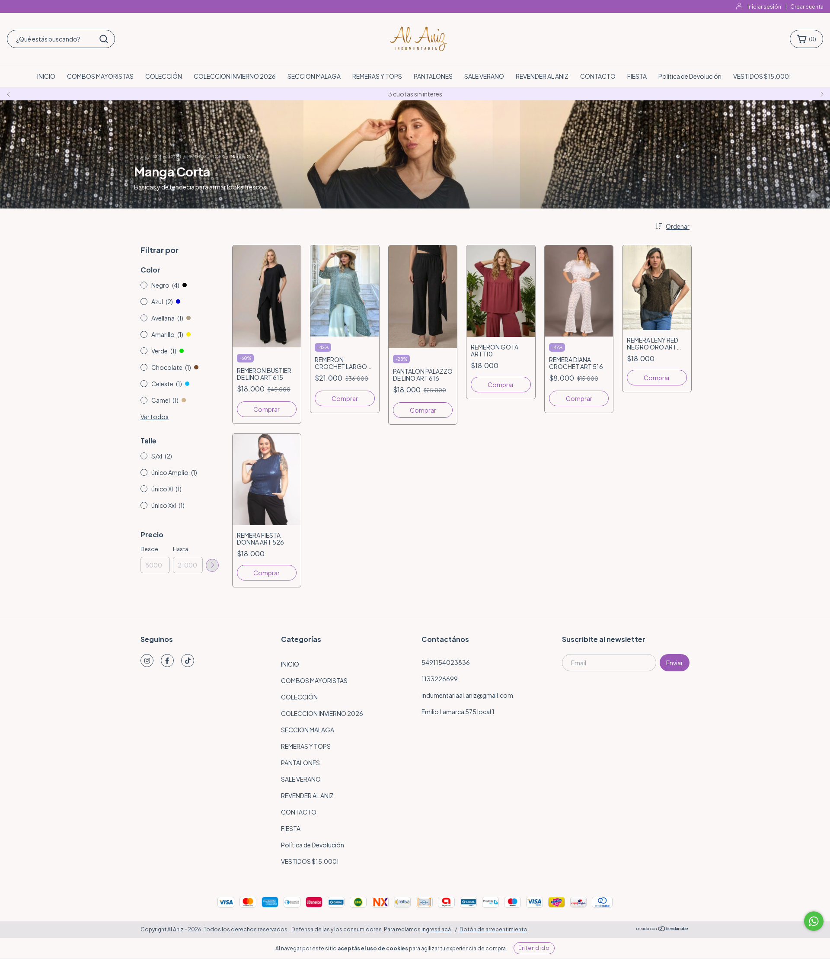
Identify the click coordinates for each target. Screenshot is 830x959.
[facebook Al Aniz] (167, 660)
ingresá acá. (436, 929)
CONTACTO (598, 76)
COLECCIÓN (163, 76)
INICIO (46, 76)
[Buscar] (103, 39)
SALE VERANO (484, 76)
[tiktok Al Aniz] (187, 660)
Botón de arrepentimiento (493, 929)
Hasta (180, 549)
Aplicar (212, 565)
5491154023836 (445, 662)
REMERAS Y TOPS (377, 76)
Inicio (140, 156)
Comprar (266, 409)
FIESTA (637, 76)
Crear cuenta (807, 6)
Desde (149, 549)
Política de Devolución (689, 76)
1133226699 (439, 679)
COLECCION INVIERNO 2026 (235, 76)
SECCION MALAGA (314, 76)
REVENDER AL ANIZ (542, 76)
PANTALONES (433, 76)
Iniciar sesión (764, 6)
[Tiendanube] (662, 930)
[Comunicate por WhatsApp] (814, 921)
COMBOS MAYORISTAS (100, 76)
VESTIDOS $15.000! (762, 76)
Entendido (534, 948)
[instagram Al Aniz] (146, 660)
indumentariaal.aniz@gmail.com (467, 695)
